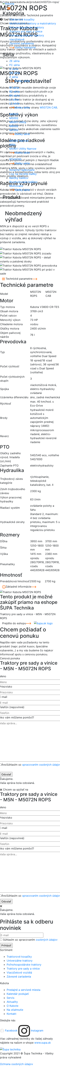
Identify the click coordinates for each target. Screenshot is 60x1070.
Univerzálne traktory (19, 960)
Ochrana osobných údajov (16, 1064)
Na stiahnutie (15, 1009)
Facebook (11, 1030)
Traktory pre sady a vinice (23, 968)
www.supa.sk (42, 1042)
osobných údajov (47, 939)
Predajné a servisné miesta (23, 989)
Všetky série (22, 81)
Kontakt (11, 1013)
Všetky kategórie (25, 47)
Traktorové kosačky (19, 956)
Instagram (36, 1030)
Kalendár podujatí (18, 993)
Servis (10, 997)
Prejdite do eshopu (14, 623)
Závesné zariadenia (19, 976)
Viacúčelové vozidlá (19, 972)
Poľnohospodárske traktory (24, 964)
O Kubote (12, 1005)
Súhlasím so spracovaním (30, 939)
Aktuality (12, 1001)
